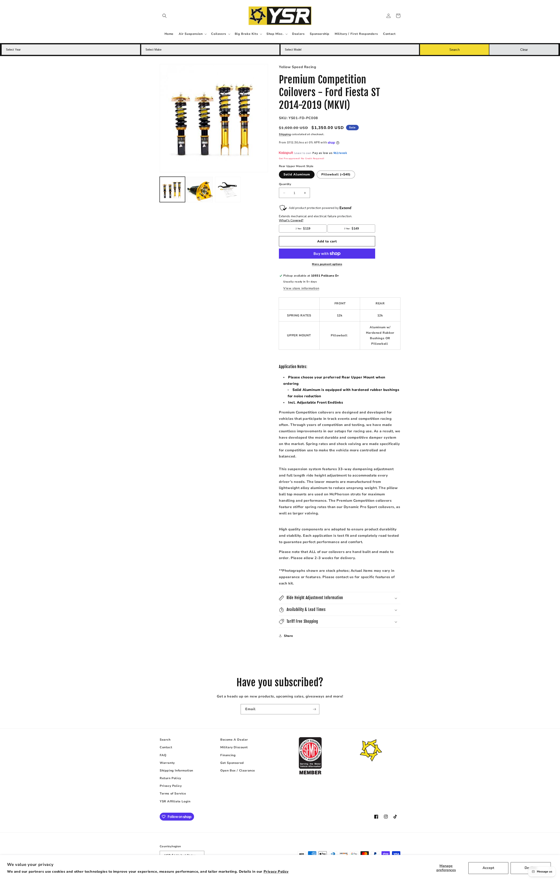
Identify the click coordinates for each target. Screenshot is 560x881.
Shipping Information (176, 770)
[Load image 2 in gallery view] (200, 189)
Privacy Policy (276, 871)
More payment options (327, 264)
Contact (166, 747)
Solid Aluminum (297, 174)
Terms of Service (173, 793)
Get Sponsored (232, 763)
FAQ (163, 755)
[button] (164, 16)
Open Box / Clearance (237, 770)
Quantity (285, 184)
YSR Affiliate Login (175, 801)
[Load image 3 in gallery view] (227, 189)
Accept (488, 867)
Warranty (167, 763)
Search (165, 740)
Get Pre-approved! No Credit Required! (301, 158)
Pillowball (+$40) (335, 174)
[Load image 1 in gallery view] (172, 189)
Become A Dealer (234, 740)
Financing (228, 755)
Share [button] (288, 636)
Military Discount (234, 747)
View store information (301, 288)
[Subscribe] (314, 709)
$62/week (340, 153)
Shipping (285, 134)
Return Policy (170, 778)
